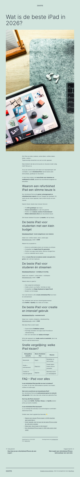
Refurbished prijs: (27, 239)
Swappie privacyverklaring (46, 471)
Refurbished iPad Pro (28, 315)
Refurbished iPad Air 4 (28, 272)
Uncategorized (54, 439)
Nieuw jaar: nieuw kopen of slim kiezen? (36, 426)
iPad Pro (37, 372)
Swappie (40, 5)
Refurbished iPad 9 (27, 234)
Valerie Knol (27, 441)
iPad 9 (36, 360)
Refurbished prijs (26, 321)
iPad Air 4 (37, 366)
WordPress (71, 471)
